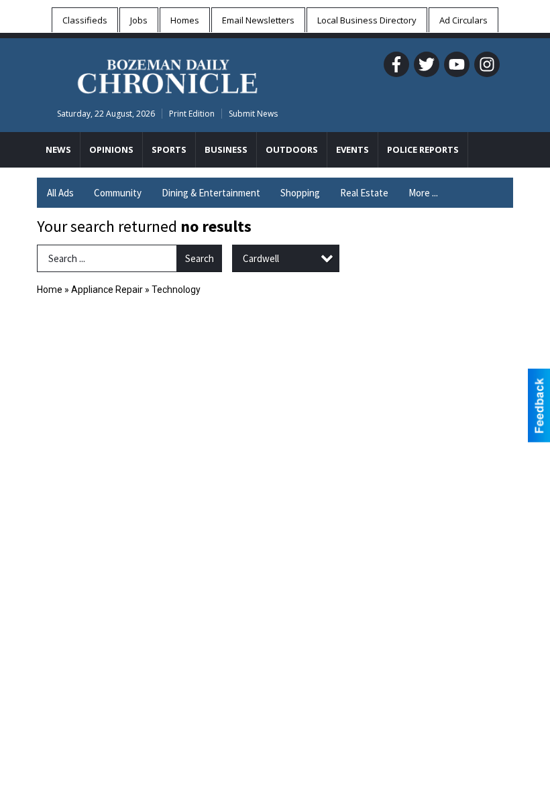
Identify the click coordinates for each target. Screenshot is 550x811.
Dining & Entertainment (211, 192)
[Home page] (167, 74)
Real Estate (364, 192)
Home (49, 289)
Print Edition (192, 113)
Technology (176, 289)
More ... (423, 192)
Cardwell (261, 258)
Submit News (253, 113)
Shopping (300, 192)
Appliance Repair (107, 289)
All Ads (60, 192)
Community (118, 192)
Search (199, 258)
